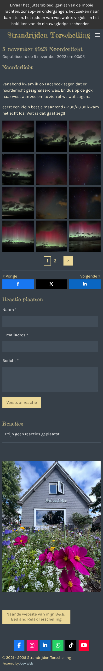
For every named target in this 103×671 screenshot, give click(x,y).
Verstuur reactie (21, 402)
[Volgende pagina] (68, 261)
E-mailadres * (15, 335)
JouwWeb (26, 663)
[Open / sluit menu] (97, 35)
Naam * (9, 309)
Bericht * (10, 360)
